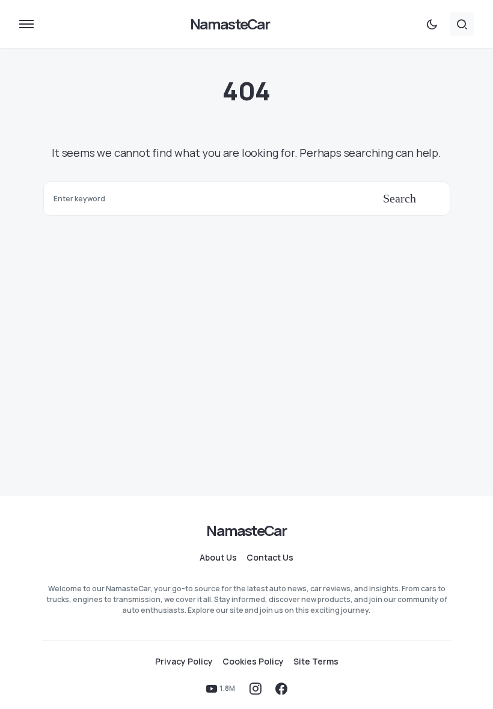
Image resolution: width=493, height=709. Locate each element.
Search (399, 198)
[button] (26, 24)
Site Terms (315, 661)
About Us (218, 557)
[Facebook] (281, 689)
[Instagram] (256, 689)
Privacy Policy (184, 661)
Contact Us (269, 557)
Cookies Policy (253, 661)
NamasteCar (230, 24)
